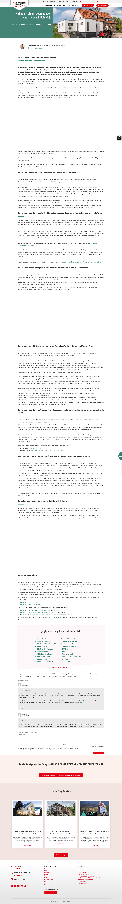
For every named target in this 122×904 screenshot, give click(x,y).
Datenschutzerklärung (48, 749)
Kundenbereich (61, 1)
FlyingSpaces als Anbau (36, 448)
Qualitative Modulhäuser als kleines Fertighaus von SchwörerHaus (80, 262)
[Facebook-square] (12, 886)
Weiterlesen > (27, 845)
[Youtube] (18, 886)
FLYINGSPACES (48, 5)
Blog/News (73, 1)
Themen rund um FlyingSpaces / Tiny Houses (89, 674)
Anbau (32, 151)
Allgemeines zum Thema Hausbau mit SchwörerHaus (36, 674)
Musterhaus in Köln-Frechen (28, 602)
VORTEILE (74, 5)
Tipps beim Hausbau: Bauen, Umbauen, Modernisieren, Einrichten (64, 676)
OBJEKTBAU (57, 5)
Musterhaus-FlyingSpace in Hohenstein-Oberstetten (49, 694)
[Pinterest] (25, 886)
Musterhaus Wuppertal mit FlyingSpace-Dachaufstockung (45, 614)
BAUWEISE (66, 5)
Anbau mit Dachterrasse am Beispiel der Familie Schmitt (47, 450)
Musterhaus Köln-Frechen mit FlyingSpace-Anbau (35, 610)
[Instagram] (22, 886)
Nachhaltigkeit (53, 1)
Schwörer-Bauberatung (52, 617)
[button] (77, 2)
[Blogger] (15, 886)
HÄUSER (39, 5)
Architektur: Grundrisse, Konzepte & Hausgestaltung (64, 674)
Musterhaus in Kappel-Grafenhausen (31, 604)
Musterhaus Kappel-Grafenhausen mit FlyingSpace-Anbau (37, 612)
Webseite (79, 702)
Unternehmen (45, 1)
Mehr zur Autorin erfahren (37, 48)
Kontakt (67, 1)
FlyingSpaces (97, 93)
